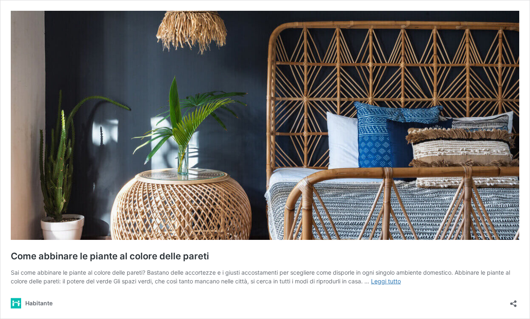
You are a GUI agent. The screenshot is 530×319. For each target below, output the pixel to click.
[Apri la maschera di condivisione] (513, 301)
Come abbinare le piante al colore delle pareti (110, 256)
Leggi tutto (386, 281)
